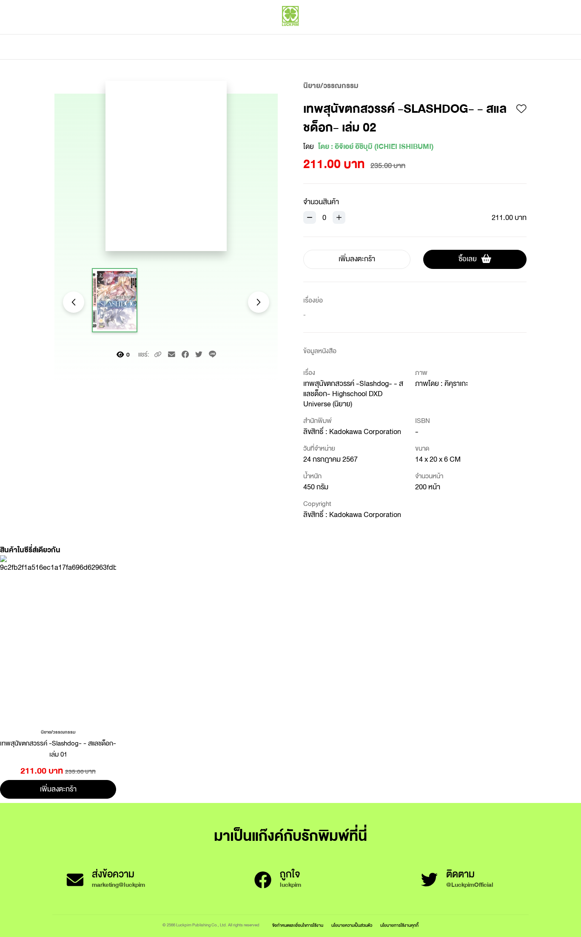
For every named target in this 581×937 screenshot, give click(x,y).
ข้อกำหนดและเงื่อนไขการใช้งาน (297, 925)
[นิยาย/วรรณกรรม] (58, 731)
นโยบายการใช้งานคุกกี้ (399, 925)
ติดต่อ (375, 47)
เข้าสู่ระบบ (471, 34)
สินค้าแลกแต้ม (254, 47)
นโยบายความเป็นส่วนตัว (351, 925)
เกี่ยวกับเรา (320, 47)
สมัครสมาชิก (510, 34)
